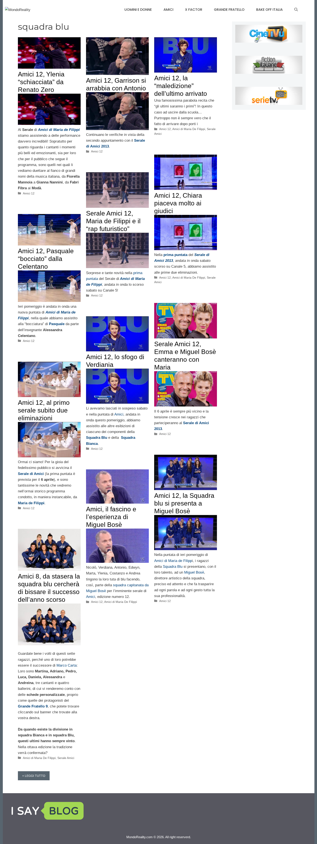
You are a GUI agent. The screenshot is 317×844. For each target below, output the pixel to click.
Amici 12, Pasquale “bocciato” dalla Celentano (46, 258)
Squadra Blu (172, 567)
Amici (168, 9)
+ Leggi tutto (33, 775)
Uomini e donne (138, 9)
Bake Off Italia (269, 9)
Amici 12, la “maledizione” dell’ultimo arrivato (180, 85)
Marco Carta (66, 665)
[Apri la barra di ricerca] (296, 9)
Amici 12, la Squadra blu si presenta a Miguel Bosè (184, 503)
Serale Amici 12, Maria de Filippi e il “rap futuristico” (113, 221)
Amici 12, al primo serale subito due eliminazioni (44, 410)
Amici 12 (29, 193)
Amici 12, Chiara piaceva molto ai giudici (178, 203)
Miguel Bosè (194, 572)
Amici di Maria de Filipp (173, 561)
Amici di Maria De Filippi (188, 129)
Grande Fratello (229, 9)
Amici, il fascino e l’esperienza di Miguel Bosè (111, 517)
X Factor (193, 9)
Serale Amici (65, 758)
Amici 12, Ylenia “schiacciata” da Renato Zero (41, 82)
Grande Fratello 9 (33, 706)
